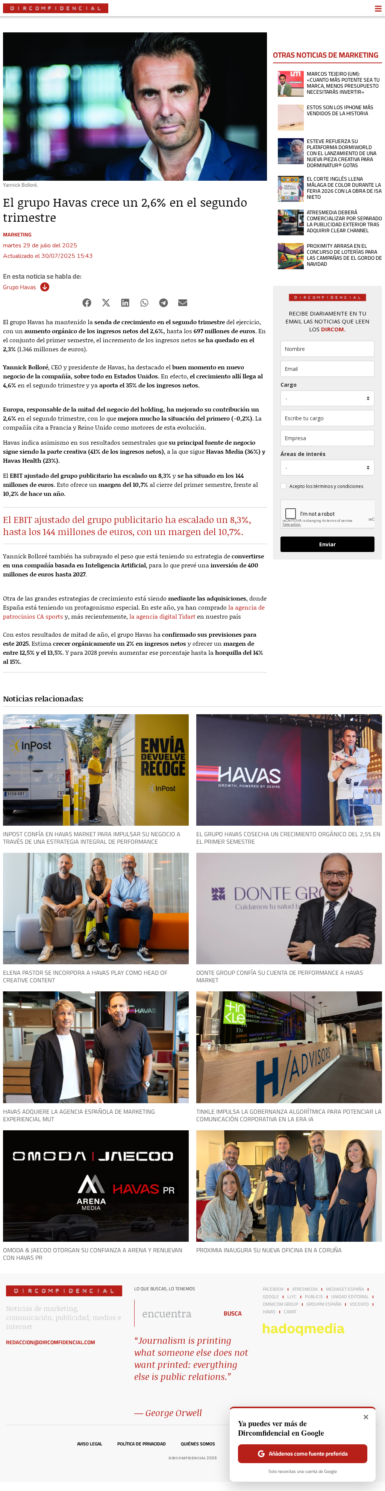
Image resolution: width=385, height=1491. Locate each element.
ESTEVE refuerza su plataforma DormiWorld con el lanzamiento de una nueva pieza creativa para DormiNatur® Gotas (341, 153)
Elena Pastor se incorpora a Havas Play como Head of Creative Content (85, 976)
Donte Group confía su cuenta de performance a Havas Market (279, 976)
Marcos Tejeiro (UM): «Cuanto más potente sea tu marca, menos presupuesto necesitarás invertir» (343, 83)
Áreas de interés (303, 453)
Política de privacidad (141, 1444)
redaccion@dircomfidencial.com (50, 1342)
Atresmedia (305, 1289)
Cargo (288, 384)
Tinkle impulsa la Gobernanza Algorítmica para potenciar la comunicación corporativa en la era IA (289, 1115)
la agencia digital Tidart (162, 616)
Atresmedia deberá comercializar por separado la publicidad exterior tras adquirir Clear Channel (344, 221)
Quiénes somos (198, 1444)
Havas (269, 1312)
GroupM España (323, 1304)
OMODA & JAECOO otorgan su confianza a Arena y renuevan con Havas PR (92, 1253)
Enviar (327, 544)
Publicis (314, 1296)
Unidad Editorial (350, 1296)
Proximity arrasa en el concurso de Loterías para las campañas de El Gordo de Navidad (344, 255)
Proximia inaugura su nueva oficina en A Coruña (269, 1250)
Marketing (17, 234)
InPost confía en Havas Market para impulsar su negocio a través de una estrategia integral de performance (91, 837)
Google (271, 1296)
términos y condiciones (338, 486)
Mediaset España (345, 1289)
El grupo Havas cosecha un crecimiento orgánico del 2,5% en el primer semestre (288, 837)
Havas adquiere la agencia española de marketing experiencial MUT (79, 1115)
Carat (290, 1312)
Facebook (273, 1289)
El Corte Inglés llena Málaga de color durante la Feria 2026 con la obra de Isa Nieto (344, 188)
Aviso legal (89, 1444)
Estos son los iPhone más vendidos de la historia (340, 110)
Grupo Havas (19, 287)
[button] (87, 302)
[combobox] (174, 1313)
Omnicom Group (280, 1304)
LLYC (292, 1296)
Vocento (359, 1304)
